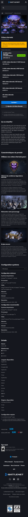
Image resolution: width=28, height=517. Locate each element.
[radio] (14, 55)
